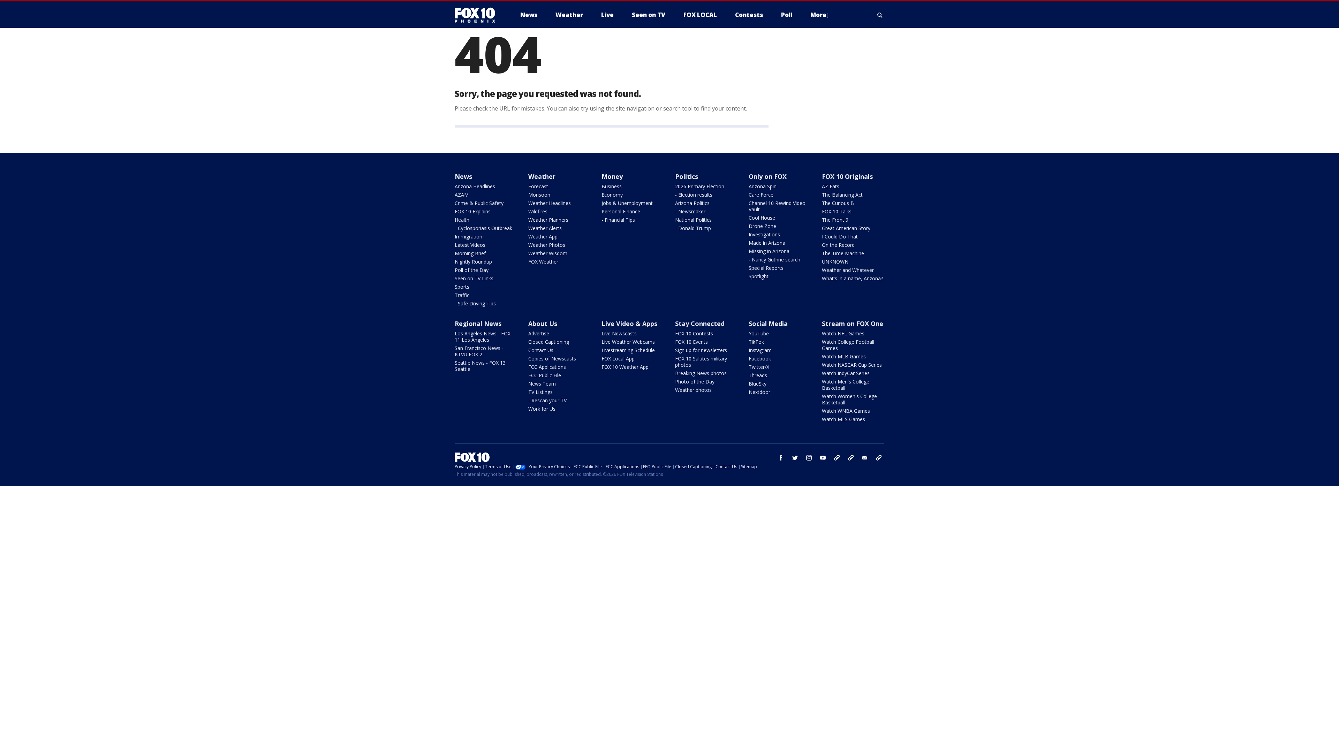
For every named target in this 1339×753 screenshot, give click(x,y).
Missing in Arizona (769, 251)
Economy (612, 194)
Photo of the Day (694, 381)
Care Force (761, 194)
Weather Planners (548, 219)
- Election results (693, 194)
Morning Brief (470, 253)
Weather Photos (546, 245)
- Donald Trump (693, 228)
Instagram (760, 350)
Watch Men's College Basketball (845, 384)
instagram (809, 457)
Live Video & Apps (629, 323)
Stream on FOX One (852, 323)
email (864, 457)
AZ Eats (830, 186)
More (818, 15)
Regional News (478, 323)
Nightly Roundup (473, 261)
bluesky (850, 457)
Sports (462, 286)
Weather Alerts (545, 228)
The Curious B (838, 203)
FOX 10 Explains (473, 211)
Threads (758, 375)
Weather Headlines (549, 203)
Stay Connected (700, 323)
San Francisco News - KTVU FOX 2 (479, 351)
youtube (823, 457)
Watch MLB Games (844, 356)
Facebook (760, 358)
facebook (781, 457)
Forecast (538, 186)
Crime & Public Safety (479, 203)
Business (612, 186)
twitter (795, 457)
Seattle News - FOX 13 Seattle (480, 365)
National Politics (693, 219)
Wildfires (537, 211)
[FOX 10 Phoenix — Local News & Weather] (478, 15)
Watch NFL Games (843, 333)
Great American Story (846, 228)
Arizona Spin (763, 186)
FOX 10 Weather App (625, 367)
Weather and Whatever (848, 270)
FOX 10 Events (691, 342)
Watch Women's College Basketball (849, 399)
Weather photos (693, 390)
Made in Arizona (767, 242)
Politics (686, 176)
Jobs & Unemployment (627, 203)
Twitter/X (759, 367)
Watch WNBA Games (846, 411)
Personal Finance (621, 211)
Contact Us (540, 350)
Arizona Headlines (475, 186)
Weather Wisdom (547, 253)
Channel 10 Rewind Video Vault (777, 206)
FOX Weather (543, 261)
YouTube (759, 333)
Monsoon (539, 194)
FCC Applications (547, 367)
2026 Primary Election (699, 186)
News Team (542, 383)
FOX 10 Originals (847, 176)
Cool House (762, 217)
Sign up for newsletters (701, 350)
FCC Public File (544, 375)
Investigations (764, 234)
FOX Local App (618, 358)
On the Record (838, 245)
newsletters (878, 457)
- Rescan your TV (547, 400)
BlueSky (757, 383)
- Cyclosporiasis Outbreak (483, 228)
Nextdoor (759, 392)
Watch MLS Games (843, 419)
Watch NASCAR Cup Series (852, 365)
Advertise (538, 333)
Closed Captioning (548, 342)
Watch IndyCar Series (846, 373)
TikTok (756, 342)
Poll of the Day (472, 270)
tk (836, 457)
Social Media (768, 323)
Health (462, 219)
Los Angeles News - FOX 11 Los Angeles (482, 336)
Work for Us (541, 408)
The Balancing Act (842, 194)
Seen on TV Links (474, 278)
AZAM (462, 194)
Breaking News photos (701, 373)
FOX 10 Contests (694, 333)
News (463, 176)
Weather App (543, 236)
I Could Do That (840, 236)
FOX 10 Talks (837, 211)
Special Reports (766, 268)
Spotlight (759, 276)
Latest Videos (470, 245)
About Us (542, 323)
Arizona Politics (692, 203)
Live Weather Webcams (628, 342)
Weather (541, 176)
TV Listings (540, 392)
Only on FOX (768, 176)
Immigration (468, 236)
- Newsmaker (690, 211)
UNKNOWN (835, 261)
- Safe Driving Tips (475, 303)
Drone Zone (762, 226)
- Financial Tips (618, 219)
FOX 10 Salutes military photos (701, 361)
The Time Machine (843, 253)
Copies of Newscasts (552, 358)
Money (612, 176)
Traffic (462, 295)
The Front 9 (835, 219)
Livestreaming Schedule (628, 350)
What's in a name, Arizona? (852, 278)
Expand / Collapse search (880, 15)
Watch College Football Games (848, 345)
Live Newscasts (619, 333)
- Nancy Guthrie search (774, 259)
